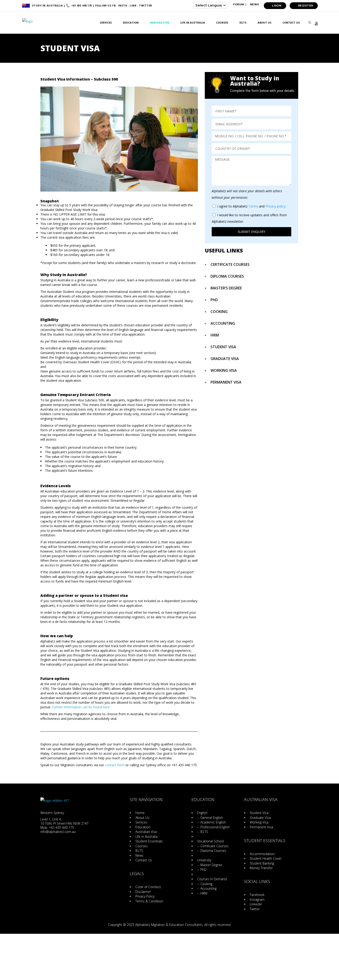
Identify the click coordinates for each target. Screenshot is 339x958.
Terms (253, 206)
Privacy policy (275, 206)
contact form (115, 765)
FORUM (238, 4)
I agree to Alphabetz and (251, 206)
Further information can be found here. (80, 707)
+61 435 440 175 (81, 5)
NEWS (254, 4)
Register (305, 5)
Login (277, 5)
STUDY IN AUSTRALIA (48, 5)
